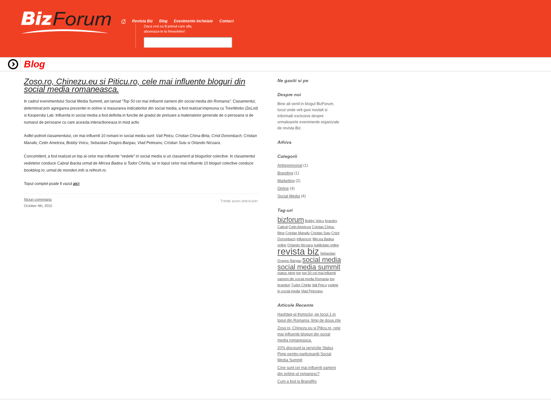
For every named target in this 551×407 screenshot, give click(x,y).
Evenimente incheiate (193, 21)
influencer (304, 239)
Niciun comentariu (38, 199)
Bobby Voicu (314, 221)
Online (283, 188)
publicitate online (326, 245)
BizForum (66, 23)
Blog (163, 21)
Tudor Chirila (301, 285)
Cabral (282, 227)
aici (76, 183)
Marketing (286, 181)
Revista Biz (142, 21)
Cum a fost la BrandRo (297, 381)
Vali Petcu (319, 285)
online (281, 245)
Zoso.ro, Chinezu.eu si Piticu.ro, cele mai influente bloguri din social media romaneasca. (134, 85)
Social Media (288, 196)
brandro (331, 221)
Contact (226, 21)
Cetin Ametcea (300, 227)
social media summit (308, 267)
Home (123, 21)
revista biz (298, 251)
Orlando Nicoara (300, 245)
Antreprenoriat (289, 165)
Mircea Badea (323, 239)
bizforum (290, 220)
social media (321, 260)
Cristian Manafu (297, 233)
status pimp (286, 273)
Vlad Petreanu (312, 291)
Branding (285, 173)
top (298, 273)
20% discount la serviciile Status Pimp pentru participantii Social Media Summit (305, 354)
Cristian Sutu (320, 233)
